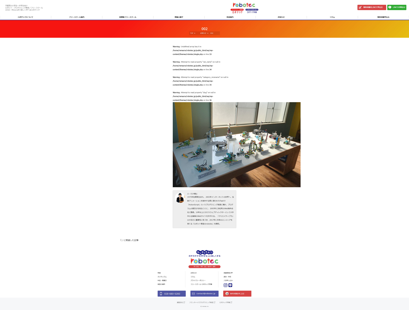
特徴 (159, 273)
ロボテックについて (25, 17)
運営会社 (180, 302)
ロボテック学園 (225, 302)
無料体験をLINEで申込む (373, 7)
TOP (191, 33)
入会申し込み (228, 280)
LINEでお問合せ (399, 7)
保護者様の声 (228, 273)
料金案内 (230, 17)
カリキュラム (162, 277)
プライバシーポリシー (198, 280)
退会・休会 (227, 277)
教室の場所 (161, 284)
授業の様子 (179, 17)
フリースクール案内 (76, 17)
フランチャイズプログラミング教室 (201, 302)
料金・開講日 (162, 280)
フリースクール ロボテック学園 (201, 284)
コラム (332, 17)
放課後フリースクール (127, 17)
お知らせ (281, 17)
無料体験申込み (383, 17)
